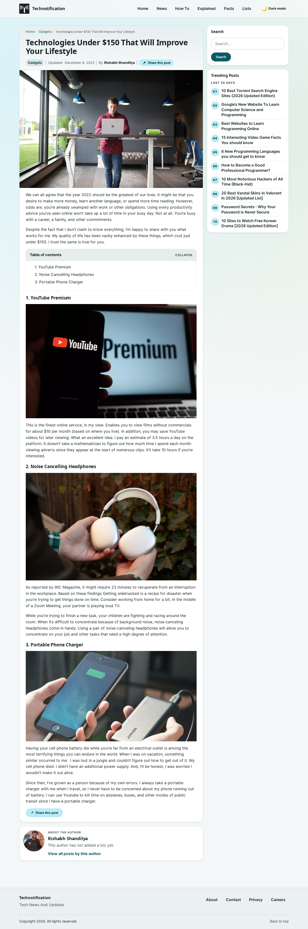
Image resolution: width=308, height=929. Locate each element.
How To (182, 8)
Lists (246, 8)
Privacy (256, 899)
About (212, 899)
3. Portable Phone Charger (59, 281)
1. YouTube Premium (53, 267)
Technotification (48, 8)
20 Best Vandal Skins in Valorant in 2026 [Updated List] (251, 196)
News (162, 8)
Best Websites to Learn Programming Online (242, 126)
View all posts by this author (74, 853)
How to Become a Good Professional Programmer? (245, 168)
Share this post (156, 63)
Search (221, 57)
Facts (229, 8)
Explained (207, 8)
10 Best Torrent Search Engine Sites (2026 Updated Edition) (249, 93)
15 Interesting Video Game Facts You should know (251, 140)
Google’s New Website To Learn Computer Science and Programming (250, 109)
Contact (233, 899)
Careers (278, 899)
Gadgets (35, 62)
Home (142, 8)
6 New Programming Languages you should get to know (250, 154)
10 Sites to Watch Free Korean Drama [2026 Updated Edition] (249, 223)
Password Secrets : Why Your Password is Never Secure (248, 209)
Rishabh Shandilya (119, 62)
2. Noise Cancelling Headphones (64, 274)
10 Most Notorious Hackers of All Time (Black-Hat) (252, 182)
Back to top (279, 921)
